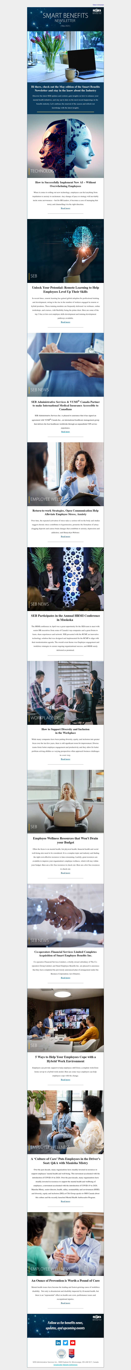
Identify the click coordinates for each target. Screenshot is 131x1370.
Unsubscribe (58, 1365)
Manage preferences (70, 1365)
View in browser (98, 5)
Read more (65, 322)
